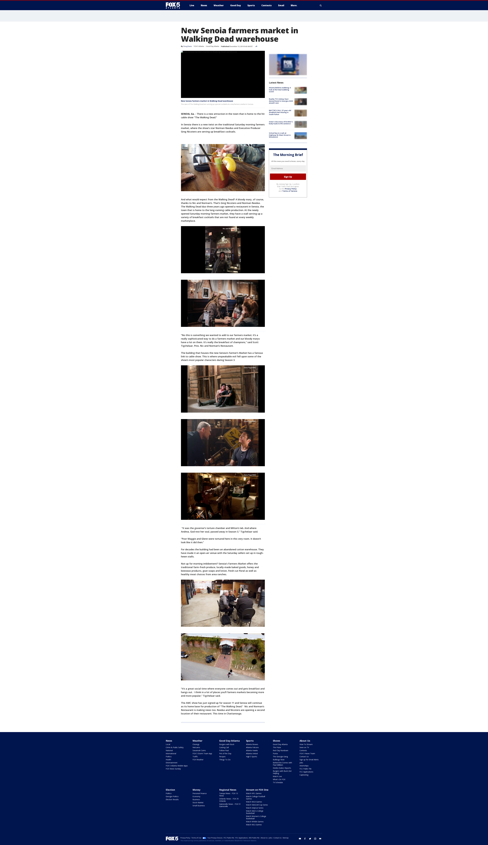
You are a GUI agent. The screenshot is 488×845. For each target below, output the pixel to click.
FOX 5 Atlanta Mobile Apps (177, 765)
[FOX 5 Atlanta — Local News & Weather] (174, 5)
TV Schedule (278, 782)
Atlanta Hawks (252, 750)
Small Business (199, 805)
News (169, 740)
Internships (304, 765)
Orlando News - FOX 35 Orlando (229, 799)
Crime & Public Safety (175, 747)
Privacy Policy (291, 188)
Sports (250, 740)
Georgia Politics (172, 796)
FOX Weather (198, 759)
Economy (196, 796)
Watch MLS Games (254, 824)
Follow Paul (224, 750)
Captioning (304, 775)
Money (196, 789)
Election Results (172, 799)
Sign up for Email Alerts (309, 759)
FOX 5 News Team (307, 753)
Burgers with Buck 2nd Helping (282, 772)
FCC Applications (306, 772)
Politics (169, 756)
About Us (305, 740)
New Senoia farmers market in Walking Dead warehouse (207, 101)
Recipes (222, 756)
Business (196, 799)
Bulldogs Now (278, 759)
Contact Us (304, 756)
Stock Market (198, 802)
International (171, 753)
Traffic (195, 756)
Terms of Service (289, 191)
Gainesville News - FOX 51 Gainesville (230, 805)
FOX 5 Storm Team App (202, 753)
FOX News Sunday (173, 769)
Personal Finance (200, 793)
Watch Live (277, 776)
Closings (196, 744)
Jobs (301, 762)
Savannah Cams (199, 750)
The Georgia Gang (280, 756)
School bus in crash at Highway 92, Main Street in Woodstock (280, 135)
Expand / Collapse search (320, 5)
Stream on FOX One (257, 789)
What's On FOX (279, 779)
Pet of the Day (225, 753)
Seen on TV (304, 747)
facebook (305, 839)
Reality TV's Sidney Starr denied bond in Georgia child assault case (281, 101)
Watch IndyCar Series (254, 808)
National (169, 750)
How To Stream (306, 744)
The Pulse (277, 747)
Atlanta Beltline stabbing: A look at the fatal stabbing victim (280, 90)
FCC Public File (305, 769)
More (294, 5)
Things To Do (225, 759)
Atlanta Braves (252, 744)
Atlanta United (252, 753)
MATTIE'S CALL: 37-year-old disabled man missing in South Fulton (280, 112)
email (320, 839)
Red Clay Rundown (280, 750)
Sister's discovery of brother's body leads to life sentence (281, 123)
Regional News (227, 789)
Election (170, 789)
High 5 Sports (251, 756)
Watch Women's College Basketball (256, 817)
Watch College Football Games (255, 797)
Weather (197, 740)
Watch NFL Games (254, 793)
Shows (276, 740)
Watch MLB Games (254, 802)
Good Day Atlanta (212, 46)
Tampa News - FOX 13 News (228, 794)
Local (168, 744)
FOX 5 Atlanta (199, 46)
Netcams (196, 747)
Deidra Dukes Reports (282, 768)
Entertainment (171, 762)
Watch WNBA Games (255, 821)
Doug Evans (187, 46)
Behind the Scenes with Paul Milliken (282, 763)
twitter (310, 839)
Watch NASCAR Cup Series (257, 805)
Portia (275, 753)
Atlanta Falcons (252, 747)
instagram (315, 839)
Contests (303, 750)
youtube (300, 839)
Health (168, 759)
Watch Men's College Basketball (254, 812)
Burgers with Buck (226, 744)
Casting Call (224, 747)
